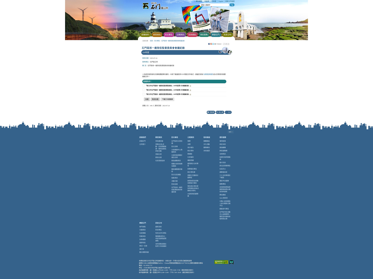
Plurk (211, 44)
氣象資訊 (174, 178)
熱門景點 (142, 227)
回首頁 (206, 1)
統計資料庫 (191, 172)
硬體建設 (206, 141)
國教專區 (223, 184)
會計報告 (190, 147)
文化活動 (206, 144)
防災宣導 (174, 146)
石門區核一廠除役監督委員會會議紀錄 (172, 41)
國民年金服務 (224, 181)
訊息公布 (158, 223)
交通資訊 (142, 230)
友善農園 (142, 239)
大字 (228, 44)
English (221, 1)
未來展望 (206, 151)
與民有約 (223, 144)
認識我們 (142, 137)
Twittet (213, 44)
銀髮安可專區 (224, 209)
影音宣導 (174, 184)
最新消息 (158, 227)
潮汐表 (141, 249)
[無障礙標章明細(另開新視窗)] (221, 262)
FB (209, 44)
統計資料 (190, 151)
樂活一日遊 (143, 246)
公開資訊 (190, 137)
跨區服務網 (223, 151)
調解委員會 (223, 172)
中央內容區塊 (230, 44)
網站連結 (223, 195)
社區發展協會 (160, 160)
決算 (189, 144)
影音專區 (158, 230)
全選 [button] (146, 99)
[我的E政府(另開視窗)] (231, 262)
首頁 (151, 41)
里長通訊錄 (159, 141)
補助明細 (190, 160)
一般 (226, 44)
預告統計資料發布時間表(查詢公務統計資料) (193, 188)
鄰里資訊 (158, 137)
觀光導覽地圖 (144, 252)
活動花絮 (174, 181)
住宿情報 (142, 233)
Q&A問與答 (224, 198)
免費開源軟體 (208, 74)
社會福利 (190, 157)
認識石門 (142, 141)
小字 (224, 44)
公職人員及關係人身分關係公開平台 (225, 203)
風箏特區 (142, 242)
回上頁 (221, 112)
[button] (232, 4)
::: (194, 1)
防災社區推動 (176, 174)
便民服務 (223, 137)
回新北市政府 (230, 1)
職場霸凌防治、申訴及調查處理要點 (160, 238)
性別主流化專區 (160, 233)
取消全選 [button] (155, 99)
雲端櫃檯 (223, 147)
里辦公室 (158, 154)
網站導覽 (199, 1)
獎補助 (189, 154)
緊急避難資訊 (176, 160)
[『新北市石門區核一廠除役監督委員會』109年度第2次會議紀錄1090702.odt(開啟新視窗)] (190, 90)
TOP (229, 112)
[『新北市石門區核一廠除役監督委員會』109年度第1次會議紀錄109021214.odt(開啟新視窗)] (190, 86)
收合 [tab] (231, 131)
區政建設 (206, 137)
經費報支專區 (192, 169)
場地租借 (223, 141)
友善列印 (215, 44)
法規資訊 (223, 154)
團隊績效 (206, 147)
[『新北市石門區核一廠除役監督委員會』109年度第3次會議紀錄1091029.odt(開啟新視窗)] (190, 94)
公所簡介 (142, 144)
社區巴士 (223, 169)
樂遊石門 (142, 223)
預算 (189, 141)
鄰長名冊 (158, 157)
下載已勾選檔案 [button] (167, 99)
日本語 (213, 1)
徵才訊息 (223, 162)
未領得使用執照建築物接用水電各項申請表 (225, 189)
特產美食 (142, 236)
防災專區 (157, 41)
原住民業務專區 (225, 166)
